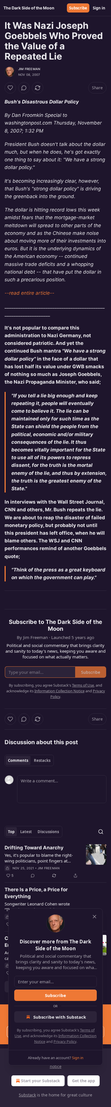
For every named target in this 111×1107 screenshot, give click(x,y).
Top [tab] (11, 831)
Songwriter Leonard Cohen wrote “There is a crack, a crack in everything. (37, 906)
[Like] (10, 87)
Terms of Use (83, 685)
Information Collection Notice (59, 690)
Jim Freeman (29, 69)
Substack (27, 1095)
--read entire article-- (29, 293)
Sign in (99, 8)
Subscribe (78, 8)
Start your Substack (40, 1080)
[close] (94, 916)
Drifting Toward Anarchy (34, 847)
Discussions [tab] (48, 831)
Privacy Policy (65, 1041)
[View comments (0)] (24, 87)
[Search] (100, 831)
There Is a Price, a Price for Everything (36, 893)
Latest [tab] (26, 831)
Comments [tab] (18, 760)
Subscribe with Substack (59, 1017)
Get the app (83, 1080)
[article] (55, 861)
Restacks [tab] (42, 760)
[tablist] (29, 760)
